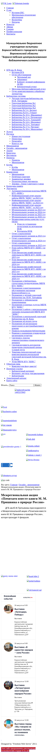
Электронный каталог (16, 378)
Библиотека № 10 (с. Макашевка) (27, 115)
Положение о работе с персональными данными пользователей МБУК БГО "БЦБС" (29, 311)
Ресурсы (10, 134)
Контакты (10, 34)
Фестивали (11, 155)
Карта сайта (11, 380)
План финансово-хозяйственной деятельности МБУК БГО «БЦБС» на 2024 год (29, 262)
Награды (16, 22)
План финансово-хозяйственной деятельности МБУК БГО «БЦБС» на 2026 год (29, 276)
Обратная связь (13, 364)
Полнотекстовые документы (25, 181)
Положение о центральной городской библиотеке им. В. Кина (29, 317)
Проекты (10, 158)
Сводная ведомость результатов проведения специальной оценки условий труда (27, 347)
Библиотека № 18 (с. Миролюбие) (27, 129)
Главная (10, 8)
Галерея (9, 29)
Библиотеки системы (16, 96)
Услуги (9, 132)
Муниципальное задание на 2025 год (28, 214)
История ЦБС (18, 12)
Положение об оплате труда (24, 321)
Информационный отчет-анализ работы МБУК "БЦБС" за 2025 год (27, 206)
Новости (10, 24)
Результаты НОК (24, 231)
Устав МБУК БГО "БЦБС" (24, 361)
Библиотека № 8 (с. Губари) (24, 113)
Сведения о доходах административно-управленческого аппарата (28, 340)
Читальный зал (24, 77)
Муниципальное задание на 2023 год (28, 210)
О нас (9, 10)
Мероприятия (12, 146)
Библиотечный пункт (27, 86)
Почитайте (17, 141)
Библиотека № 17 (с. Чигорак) (25, 127)
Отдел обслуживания (21, 75)
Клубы (9, 165)
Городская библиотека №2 (24, 105)
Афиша (9, 27)
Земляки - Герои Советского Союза (28, 184)
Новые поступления (21, 136)
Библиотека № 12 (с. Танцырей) (26, 120)
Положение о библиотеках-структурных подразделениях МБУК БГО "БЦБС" (28, 283)
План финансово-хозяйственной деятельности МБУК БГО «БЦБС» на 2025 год (29, 269)
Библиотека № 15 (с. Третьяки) (26, 124)
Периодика (17, 139)
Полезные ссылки (14, 369)
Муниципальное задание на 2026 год (28, 217)
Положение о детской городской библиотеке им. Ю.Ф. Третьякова (27, 296)
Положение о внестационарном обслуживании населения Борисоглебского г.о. (26, 290)
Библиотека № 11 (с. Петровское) (27, 117)
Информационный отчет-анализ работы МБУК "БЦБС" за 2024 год (27, 201)
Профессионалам (14, 31)
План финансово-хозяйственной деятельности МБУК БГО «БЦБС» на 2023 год (29, 254)
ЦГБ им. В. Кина (14, 70)
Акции (9, 150)
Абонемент (22, 79)
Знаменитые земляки (21, 179)
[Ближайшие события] (1, 739)
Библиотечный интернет (23, 371)
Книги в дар (17, 143)
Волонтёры (17, 20)
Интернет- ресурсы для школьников (28, 373)
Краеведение (12, 172)
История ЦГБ (18, 72)
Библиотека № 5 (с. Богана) (24, 110)
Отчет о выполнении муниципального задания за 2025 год (29, 244)
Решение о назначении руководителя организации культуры (28, 334)
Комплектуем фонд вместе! (24, 366)
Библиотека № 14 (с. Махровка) (26, 122)
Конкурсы (11, 153)
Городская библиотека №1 (24, 103)
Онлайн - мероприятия (16, 148)
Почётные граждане (21, 177)
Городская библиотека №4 (24, 108)
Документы (11, 188)
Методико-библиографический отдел (29, 89)
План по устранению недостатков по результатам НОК (29, 226)
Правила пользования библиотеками (28, 331)
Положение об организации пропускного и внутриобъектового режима (28, 326)
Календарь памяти (14, 186)
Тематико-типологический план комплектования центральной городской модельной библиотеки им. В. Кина (29, 355)
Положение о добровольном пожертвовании (24, 301)
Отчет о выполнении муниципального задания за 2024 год (29, 239)
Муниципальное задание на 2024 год (28, 212)
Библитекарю (18, 376)
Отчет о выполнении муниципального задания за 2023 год (29, 234)
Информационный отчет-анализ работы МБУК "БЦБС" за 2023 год (27, 197)
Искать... (5, 385)
